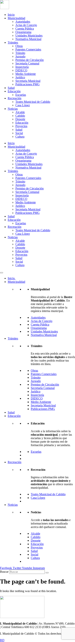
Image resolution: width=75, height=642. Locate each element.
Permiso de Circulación (29, 60)
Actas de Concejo (26, 25)
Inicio (11, 14)
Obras (19, 46)
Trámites (13, 42)
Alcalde (20, 112)
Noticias (13, 108)
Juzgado (20, 56)
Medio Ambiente (25, 73)
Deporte (20, 119)
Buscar (4, 571)
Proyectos (21, 126)
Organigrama (23, 32)
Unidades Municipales (28, 35)
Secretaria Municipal (27, 80)
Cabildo (20, 115)
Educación (14, 91)
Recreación (14, 98)
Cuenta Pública (24, 28)
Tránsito (20, 53)
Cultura (19, 136)
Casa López (22, 105)
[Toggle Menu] (1, 272)
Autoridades (22, 21)
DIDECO (21, 70)
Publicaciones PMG (27, 84)
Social (19, 133)
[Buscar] (47, 572)
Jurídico (20, 77)
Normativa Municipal (28, 39)
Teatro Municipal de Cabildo (32, 101)
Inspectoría (22, 67)
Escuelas (20, 94)
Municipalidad (16, 18)
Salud (11, 87)
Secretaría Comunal (27, 63)
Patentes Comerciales (28, 49)
